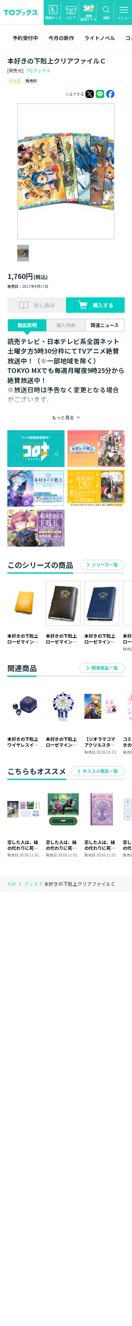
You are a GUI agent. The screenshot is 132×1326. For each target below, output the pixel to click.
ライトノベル (99, 37)
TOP (11, 883)
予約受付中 (25, 37)
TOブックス (38, 70)
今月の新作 (61, 37)
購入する (103, 305)
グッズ (31, 883)
